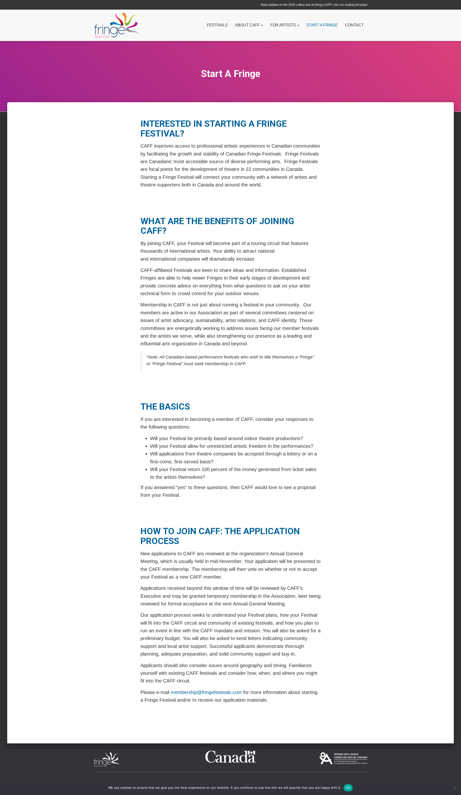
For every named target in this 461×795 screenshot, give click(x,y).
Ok (348, 787)
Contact (354, 25)
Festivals (217, 25)
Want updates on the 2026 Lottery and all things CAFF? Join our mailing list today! (314, 4)
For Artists (283, 25)
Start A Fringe (322, 25)
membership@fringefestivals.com (206, 692)
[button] (262, 25)
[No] (455, 787)
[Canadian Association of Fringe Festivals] (116, 25)
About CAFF (248, 25)
